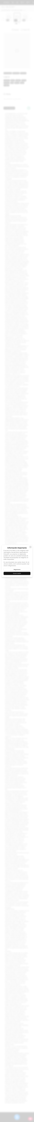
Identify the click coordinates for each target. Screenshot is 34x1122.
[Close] (30, 547)
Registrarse (17, 569)
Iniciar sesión (17, 573)
